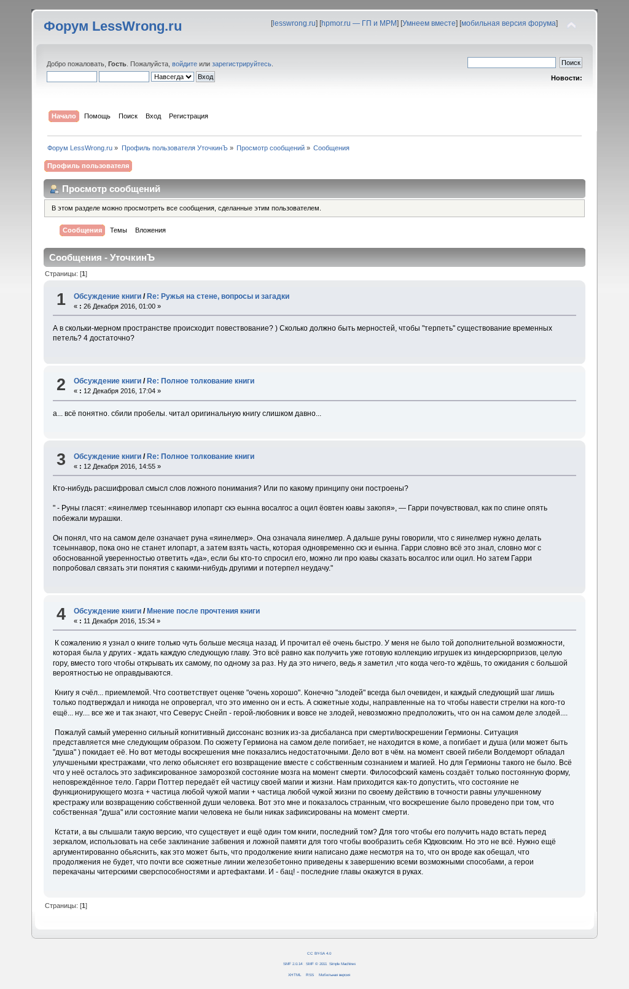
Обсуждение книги (107, 296)
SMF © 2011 (316, 963)
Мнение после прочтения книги (203, 611)
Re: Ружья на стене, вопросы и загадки (218, 296)
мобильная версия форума (508, 23)
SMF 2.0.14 (292, 963)
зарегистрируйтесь (242, 63)
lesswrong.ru (294, 23)
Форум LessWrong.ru (113, 26)
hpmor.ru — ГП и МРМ (359, 23)
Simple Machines (342, 963)
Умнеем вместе (429, 23)
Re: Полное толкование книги (200, 381)
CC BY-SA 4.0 (319, 953)
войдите (184, 63)
